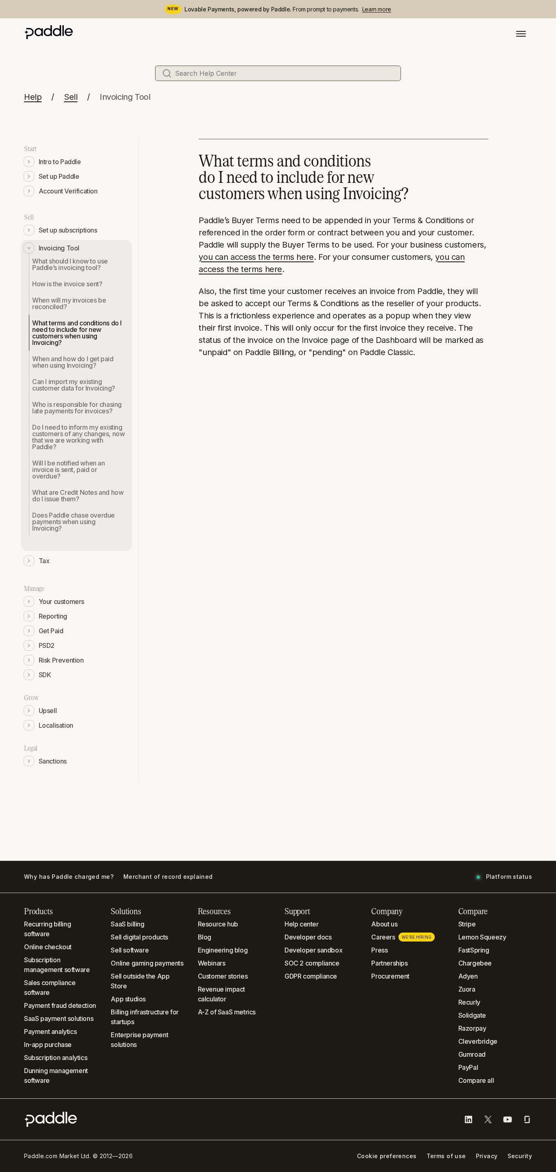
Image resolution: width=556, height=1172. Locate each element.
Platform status (509, 877)
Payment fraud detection (60, 1005)
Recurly (469, 1002)
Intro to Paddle (60, 162)
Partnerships (389, 963)
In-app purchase (48, 1044)
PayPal (468, 1067)
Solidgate (472, 1015)
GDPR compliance (311, 976)
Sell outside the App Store (140, 981)
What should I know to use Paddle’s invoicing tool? (70, 264)
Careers (401, 937)
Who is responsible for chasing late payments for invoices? (77, 407)
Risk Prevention (61, 660)
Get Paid (51, 631)
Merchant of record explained (168, 877)
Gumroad (472, 1054)
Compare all (476, 1080)
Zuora (466, 989)
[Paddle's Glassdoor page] (527, 1119)
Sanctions (53, 761)
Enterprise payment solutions (139, 1040)
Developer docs (308, 937)
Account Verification (68, 191)
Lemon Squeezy (482, 937)
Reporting (53, 616)
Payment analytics (50, 1031)
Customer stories (223, 976)
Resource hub (218, 924)
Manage (34, 588)
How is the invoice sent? (67, 284)
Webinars (211, 963)
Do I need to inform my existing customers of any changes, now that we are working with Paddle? (78, 437)
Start (30, 148)
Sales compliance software (50, 987)
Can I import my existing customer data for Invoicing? (73, 384)
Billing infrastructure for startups (145, 1017)
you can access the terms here (256, 257)
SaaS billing (127, 924)
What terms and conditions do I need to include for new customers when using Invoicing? (77, 333)
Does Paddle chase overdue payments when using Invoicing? (73, 521)
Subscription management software (57, 965)
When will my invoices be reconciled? (69, 303)
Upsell (48, 711)
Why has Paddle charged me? (69, 877)
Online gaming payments (147, 963)
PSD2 (47, 645)
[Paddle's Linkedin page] (468, 1119)
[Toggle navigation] (521, 34)
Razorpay (472, 1028)
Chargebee (475, 963)
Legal (30, 748)
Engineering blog (223, 950)
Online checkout (48, 947)
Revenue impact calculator (221, 994)
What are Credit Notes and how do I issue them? (77, 495)
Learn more (376, 9)
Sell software (130, 950)
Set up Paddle (59, 176)
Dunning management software (56, 1075)
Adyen (468, 976)
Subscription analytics (55, 1057)
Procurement (390, 976)
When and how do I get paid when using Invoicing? (73, 362)
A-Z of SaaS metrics (227, 1012)
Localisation (56, 725)
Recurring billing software (47, 929)
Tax (44, 561)
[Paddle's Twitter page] (488, 1119)
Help (33, 97)
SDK (45, 675)
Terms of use (446, 1156)
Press (379, 950)
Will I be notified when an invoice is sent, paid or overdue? (68, 469)
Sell (70, 97)
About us (384, 924)
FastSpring (473, 950)
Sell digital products (139, 937)
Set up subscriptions (68, 230)
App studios (128, 999)
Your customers (61, 601)
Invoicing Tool (125, 97)
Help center (302, 924)
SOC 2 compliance (312, 963)
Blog (204, 937)
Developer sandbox (313, 950)
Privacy (487, 1156)
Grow (31, 697)
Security (520, 1156)
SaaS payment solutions (58, 1018)
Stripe (467, 924)
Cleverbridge (477, 1041)
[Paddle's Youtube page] (507, 1119)
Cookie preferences (387, 1156)
